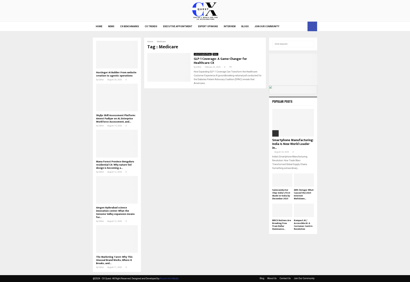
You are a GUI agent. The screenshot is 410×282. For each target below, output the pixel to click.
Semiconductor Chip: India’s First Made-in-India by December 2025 (281, 194)
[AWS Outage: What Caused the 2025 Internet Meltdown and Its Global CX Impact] (304, 180)
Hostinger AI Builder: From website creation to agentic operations (116, 74)
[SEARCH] (310, 44)
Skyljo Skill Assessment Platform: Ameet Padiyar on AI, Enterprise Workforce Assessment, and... (115, 118)
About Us (272, 278)
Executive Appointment (177, 26)
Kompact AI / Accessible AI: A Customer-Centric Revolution (303, 224)
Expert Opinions (208, 26)
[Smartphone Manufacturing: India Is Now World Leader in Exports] (293, 123)
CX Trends (151, 26)
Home (99, 26)
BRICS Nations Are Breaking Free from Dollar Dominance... (281, 224)
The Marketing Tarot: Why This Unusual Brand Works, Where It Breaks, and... (114, 260)
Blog (262, 278)
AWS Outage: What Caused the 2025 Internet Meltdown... (304, 194)
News (111, 26)
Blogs (245, 26)
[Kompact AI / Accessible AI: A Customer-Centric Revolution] (304, 210)
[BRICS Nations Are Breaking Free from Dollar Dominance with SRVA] (282, 210)
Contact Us (285, 278)
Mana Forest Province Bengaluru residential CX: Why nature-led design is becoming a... (115, 164)
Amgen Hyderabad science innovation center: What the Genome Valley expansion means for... (115, 212)
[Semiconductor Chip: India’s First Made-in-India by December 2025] (282, 180)
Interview (230, 26)
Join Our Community (266, 26)
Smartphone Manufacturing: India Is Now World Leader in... (293, 144)
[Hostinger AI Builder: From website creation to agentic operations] (117, 54)
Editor (198, 67)
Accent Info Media (169, 278)
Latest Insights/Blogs (203, 54)
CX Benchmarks (129, 26)
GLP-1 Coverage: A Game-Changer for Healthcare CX (220, 61)
